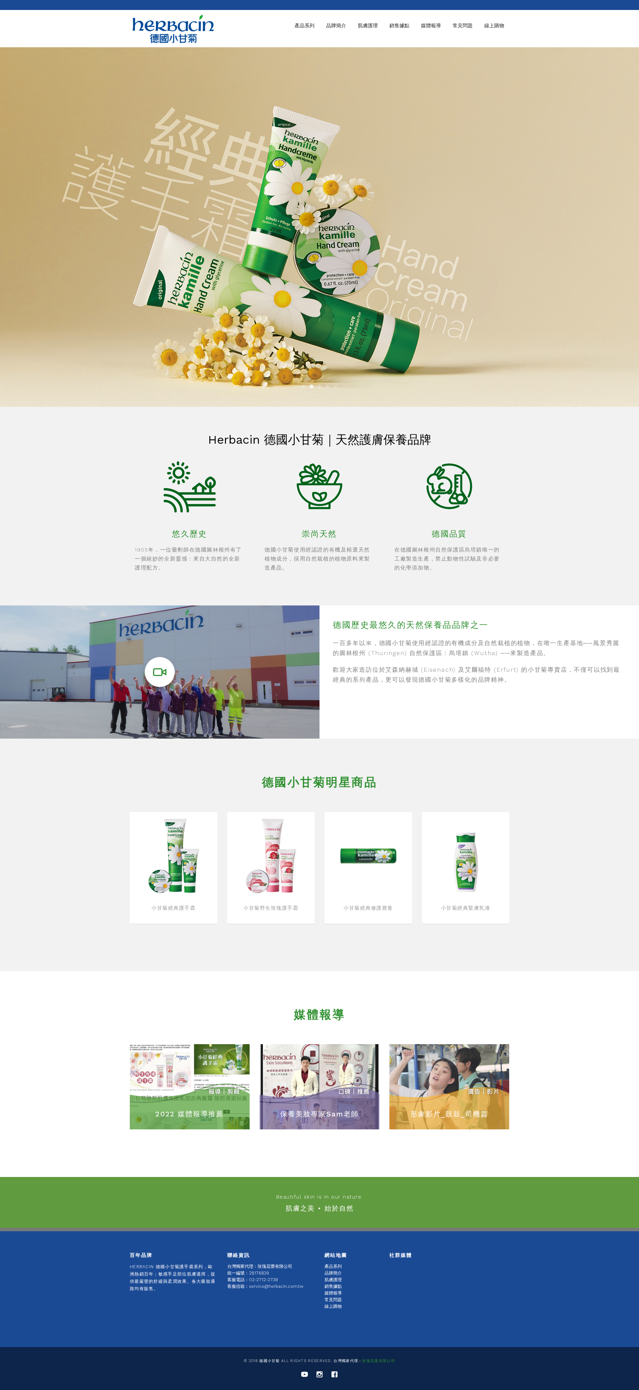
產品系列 (305, 26)
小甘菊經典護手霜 (173, 908)
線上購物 (494, 26)
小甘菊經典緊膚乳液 (466, 908)
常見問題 (463, 26)
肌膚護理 (368, 26)
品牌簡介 (336, 26)
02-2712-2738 (263, 1279)
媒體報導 (431, 26)
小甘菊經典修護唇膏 (368, 908)
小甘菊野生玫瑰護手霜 (270, 908)
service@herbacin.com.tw (276, 1286)
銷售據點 (399, 26)
